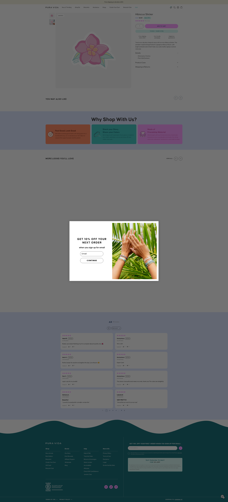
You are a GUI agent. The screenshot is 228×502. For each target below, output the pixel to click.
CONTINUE (92, 260)
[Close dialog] (154, 225)
